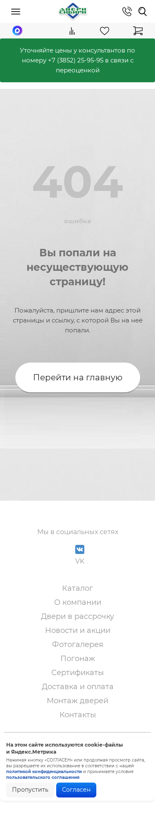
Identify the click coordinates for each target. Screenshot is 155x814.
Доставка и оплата (78, 686)
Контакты (78, 714)
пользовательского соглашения (42, 777)
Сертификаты (77, 672)
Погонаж (77, 658)
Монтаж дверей (77, 700)
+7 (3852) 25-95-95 (75, 60)
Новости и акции (77, 630)
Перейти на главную (77, 377)
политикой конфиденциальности (44, 771)
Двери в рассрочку (77, 616)
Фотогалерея (77, 644)
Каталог (77, 588)
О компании (77, 602)
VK (79, 561)
